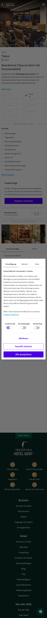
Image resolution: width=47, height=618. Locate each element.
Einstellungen (24, 323)
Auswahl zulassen (23, 346)
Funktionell (10, 323)
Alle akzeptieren (23, 354)
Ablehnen (23, 338)
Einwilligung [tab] (11, 264)
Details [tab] (24, 264)
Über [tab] (37, 264)
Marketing (37, 323)
